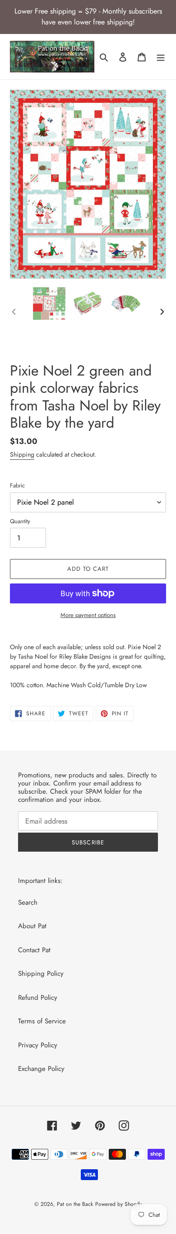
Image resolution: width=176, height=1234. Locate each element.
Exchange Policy (41, 1069)
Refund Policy (37, 998)
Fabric (17, 485)
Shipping (22, 454)
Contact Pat (34, 950)
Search (27, 902)
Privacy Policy (37, 1045)
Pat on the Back (75, 1204)
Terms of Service (42, 1021)
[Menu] (160, 57)
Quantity (20, 521)
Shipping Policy (41, 974)
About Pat (32, 926)
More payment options (88, 615)
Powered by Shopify (118, 1204)
